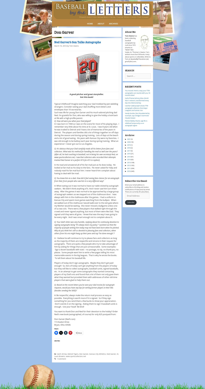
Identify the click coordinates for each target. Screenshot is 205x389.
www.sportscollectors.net (76, 356)
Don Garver (83, 354)
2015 (128, 157)
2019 (128, 145)
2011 (128, 168)
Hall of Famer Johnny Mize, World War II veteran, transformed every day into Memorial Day (137, 100)
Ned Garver (111, 354)
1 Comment (61, 359)
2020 (128, 142)
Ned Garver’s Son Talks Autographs (77, 42)
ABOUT (101, 23)
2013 (128, 162)
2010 (128, 171)
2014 (128, 159)
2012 (128, 165)
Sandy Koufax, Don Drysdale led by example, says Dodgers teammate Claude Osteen (137, 115)
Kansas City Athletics (97, 354)
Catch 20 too (62, 354)
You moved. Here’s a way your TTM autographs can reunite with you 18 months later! (137, 93)
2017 (128, 151)
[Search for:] (138, 76)
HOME (90, 23)
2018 (128, 148)
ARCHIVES (113, 23)
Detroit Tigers (73, 354)
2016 (128, 154)
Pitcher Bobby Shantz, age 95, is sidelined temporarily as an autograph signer (136, 123)
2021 (128, 139)
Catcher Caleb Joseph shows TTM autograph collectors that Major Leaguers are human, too (136, 108)
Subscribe (130, 202)
